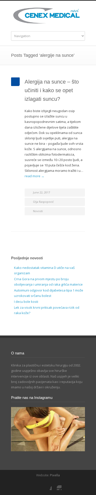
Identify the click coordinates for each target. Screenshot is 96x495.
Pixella (55, 475)
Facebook (47, 485)
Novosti (38, 211)
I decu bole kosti (26, 301)
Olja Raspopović (43, 202)
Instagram (57, 485)
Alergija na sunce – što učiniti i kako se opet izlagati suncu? (52, 90)
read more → (34, 176)
